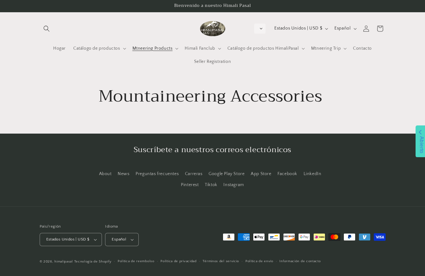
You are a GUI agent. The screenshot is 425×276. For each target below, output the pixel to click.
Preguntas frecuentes (157, 173)
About (105, 173)
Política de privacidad (178, 261)
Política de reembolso (136, 261)
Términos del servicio (221, 261)
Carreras (194, 173)
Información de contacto (300, 261)
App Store (261, 173)
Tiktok (211, 184)
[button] (46, 29)
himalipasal (63, 261)
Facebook (287, 173)
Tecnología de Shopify (93, 261)
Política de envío (259, 261)
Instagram (233, 184)
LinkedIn (313, 173)
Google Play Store (226, 173)
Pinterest (190, 184)
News (123, 173)
